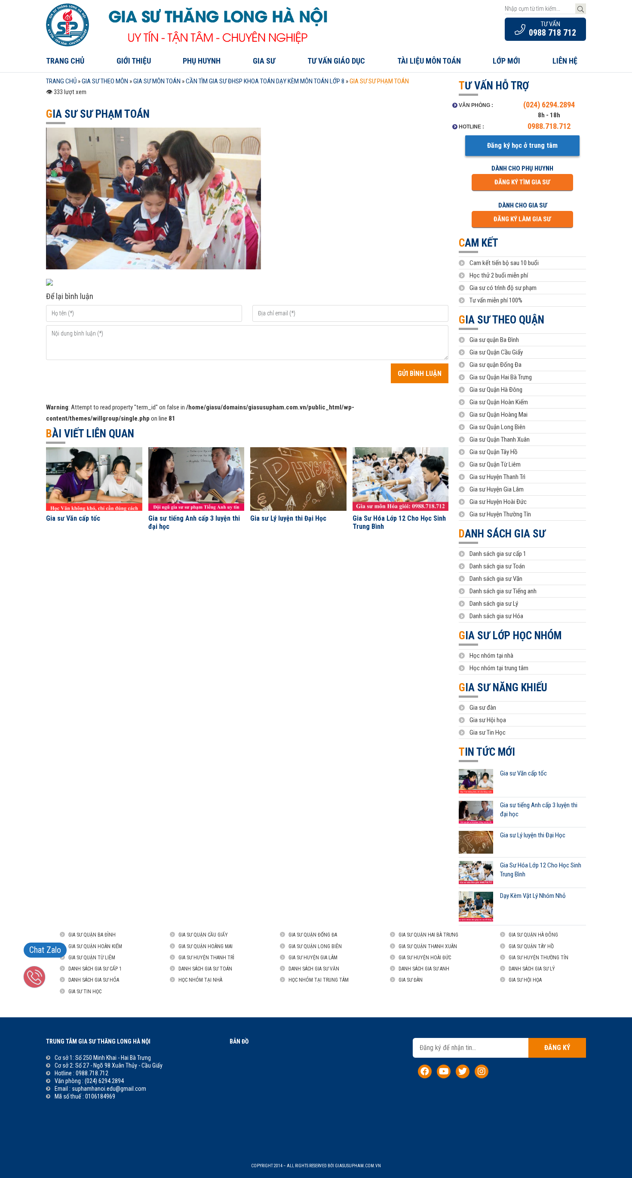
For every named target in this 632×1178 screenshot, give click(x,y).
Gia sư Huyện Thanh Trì (497, 477)
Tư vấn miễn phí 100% (495, 300)
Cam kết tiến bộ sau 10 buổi (504, 263)
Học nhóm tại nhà (491, 655)
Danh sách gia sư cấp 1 (497, 554)
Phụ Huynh (202, 60)
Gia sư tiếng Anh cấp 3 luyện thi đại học (194, 522)
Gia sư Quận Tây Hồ (493, 452)
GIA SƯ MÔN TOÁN (157, 81)
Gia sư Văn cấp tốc (73, 518)
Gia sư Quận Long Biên (497, 427)
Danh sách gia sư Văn (495, 579)
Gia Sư (264, 60)
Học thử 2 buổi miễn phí (498, 275)
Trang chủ (65, 60)
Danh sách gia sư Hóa (496, 616)
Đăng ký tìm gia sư (522, 182)
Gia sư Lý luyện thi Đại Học (288, 518)
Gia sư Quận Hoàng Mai (498, 414)
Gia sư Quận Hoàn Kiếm (498, 402)
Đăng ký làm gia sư (522, 219)
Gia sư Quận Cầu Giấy (496, 352)
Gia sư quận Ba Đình (494, 340)
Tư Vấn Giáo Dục (336, 60)
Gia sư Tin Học (487, 732)
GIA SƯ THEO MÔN (105, 81)
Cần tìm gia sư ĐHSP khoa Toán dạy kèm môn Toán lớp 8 (265, 81)
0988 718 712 (552, 32)
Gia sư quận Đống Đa (495, 365)
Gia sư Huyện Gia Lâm (496, 489)
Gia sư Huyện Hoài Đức (498, 502)
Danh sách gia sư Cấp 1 (95, 969)
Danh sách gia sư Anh (424, 969)
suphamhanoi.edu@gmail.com (109, 1088)
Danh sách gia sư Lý (493, 603)
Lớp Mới (506, 60)
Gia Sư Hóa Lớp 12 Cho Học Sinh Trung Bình (399, 522)
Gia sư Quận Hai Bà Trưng (500, 377)
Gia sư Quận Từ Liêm (495, 464)
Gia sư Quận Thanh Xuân (499, 439)
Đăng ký (557, 1048)
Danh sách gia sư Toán (497, 566)
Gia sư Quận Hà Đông (495, 390)
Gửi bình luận (420, 373)
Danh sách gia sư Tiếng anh (503, 591)
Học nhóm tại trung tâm (498, 668)
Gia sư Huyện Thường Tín (500, 514)
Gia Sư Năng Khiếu (503, 687)
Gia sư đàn (482, 707)
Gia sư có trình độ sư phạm (503, 288)
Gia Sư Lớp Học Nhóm (510, 635)
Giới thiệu (134, 60)
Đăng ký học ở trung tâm (522, 145)
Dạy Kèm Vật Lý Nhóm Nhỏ (533, 896)
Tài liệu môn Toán (429, 60)
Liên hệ (564, 60)
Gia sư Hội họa (487, 720)
